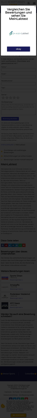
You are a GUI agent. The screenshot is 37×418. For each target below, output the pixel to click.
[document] (18, 209)
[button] (35, 6)
